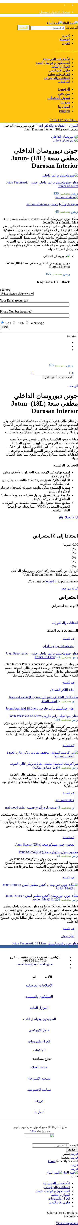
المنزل (73, 125)
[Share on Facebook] (35, 342)
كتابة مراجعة (69, 588)
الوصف (73, 386)
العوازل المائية (60, 66)
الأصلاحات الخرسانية (56, 59)
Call (8, 323)
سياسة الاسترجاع (39, 1078)
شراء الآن (50, 377)
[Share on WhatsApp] (35, 349)
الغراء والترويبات (59, 74)
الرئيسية (64, 89)
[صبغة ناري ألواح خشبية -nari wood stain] (39, 800)
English (64, 111)
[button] (70, 638)
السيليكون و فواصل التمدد (53, 62)
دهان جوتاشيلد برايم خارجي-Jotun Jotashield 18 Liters (43, 716)
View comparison (67, 1223)
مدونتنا (65, 102)
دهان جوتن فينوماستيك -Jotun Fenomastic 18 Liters (45, 943)
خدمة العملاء (39, 1067)
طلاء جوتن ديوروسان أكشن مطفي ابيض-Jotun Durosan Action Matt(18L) (42, 897)
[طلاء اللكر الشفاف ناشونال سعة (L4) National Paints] (39, 689)
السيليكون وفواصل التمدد (39, 1019)
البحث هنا (71, 27)
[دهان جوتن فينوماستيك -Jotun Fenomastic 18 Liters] (39, 935)
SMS (20, 323)
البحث (23, 28)
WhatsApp (36, 323)
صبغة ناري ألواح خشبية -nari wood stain (31, 807)
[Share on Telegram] (35, 346)
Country (5, 290)
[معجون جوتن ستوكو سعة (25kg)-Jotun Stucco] (39, 844)
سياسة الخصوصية (39, 1089)
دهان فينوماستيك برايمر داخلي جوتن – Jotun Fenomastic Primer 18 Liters (42, 655)
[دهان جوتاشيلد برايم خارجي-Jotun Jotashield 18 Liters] (39, 708)
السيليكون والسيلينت (39, 996)
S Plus (33, 1131)
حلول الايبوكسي (59, 70)
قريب (74, 1153)
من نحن (64, 93)
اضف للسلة (65, 377)
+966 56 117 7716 (63, 120)
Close (51, 1161)
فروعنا (39, 1101)
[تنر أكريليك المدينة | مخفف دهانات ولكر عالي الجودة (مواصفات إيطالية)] (39, 754)
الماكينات (64, 81)
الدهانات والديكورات (57, 78)
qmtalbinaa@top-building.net (35, 964)
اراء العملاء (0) (68, 517)
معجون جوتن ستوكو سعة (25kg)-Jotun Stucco (48, 852)
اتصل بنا (64, 107)
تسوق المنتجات (58, 98)
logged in (51, 581)
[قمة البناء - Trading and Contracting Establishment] (62, 23)
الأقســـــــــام (42, 977)
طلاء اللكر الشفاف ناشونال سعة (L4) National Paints (43, 697)
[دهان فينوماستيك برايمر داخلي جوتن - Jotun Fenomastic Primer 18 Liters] (39, 646)
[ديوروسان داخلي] (64, 136)
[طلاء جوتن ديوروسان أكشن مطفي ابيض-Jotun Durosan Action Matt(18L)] (39, 886)
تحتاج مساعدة (42, 1059)
